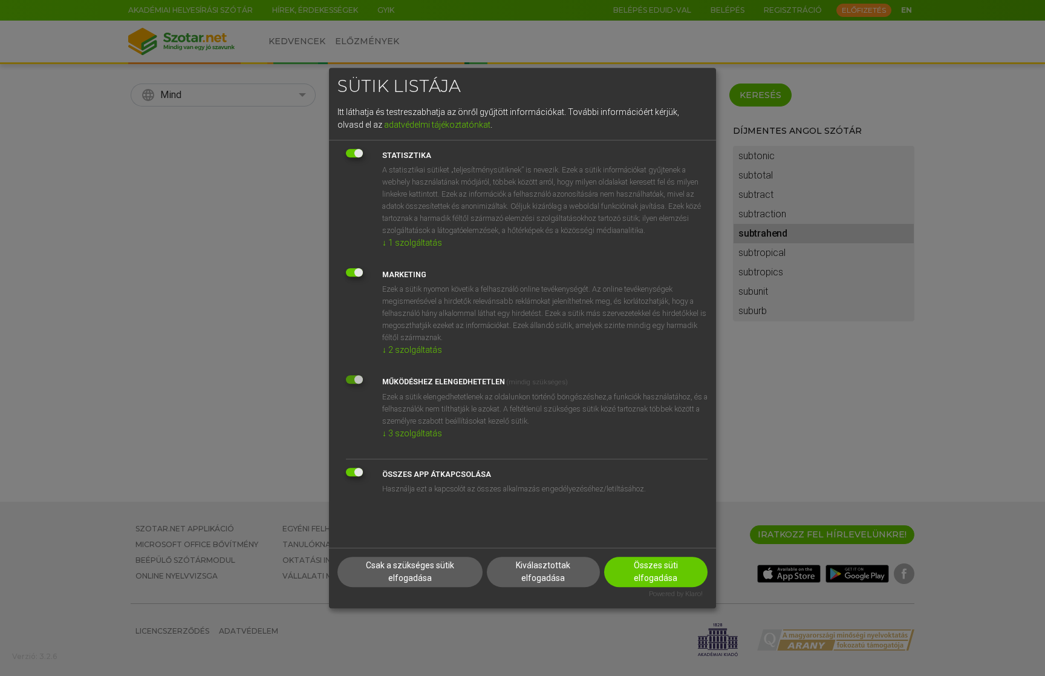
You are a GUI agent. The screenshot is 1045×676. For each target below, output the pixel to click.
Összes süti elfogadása (656, 572)
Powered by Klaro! (676, 595)
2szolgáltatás (412, 350)
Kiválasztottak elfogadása (543, 572)
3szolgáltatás (412, 433)
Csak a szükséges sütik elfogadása (410, 572)
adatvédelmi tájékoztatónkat (437, 125)
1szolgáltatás (412, 243)
